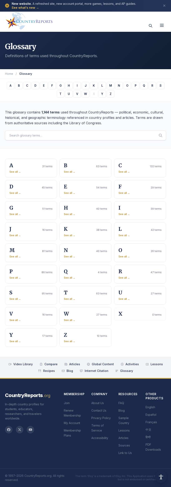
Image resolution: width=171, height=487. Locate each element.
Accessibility (99, 438)
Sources (124, 445)
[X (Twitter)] (19, 429)
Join (67, 403)
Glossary (126, 371)
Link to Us (125, 453)
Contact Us (98, 410)
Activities (132, 364)
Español (151, 414)
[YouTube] (30, 429)
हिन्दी (148, 437)
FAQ (121, 403)
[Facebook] (9, 429)
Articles (74, 364)
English (150, 407)
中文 (148, 429)
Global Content (103, 364)
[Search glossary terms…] (160, 135)
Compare (51, 364)
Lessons (157, 364)
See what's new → (25, 7)
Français (151, 422)
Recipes (49, 371)
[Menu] (162, 25)
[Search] (150, 26)
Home (9, 73)
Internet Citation (96, 371)
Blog (70, 371)
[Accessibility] (161, 477)
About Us (97, 403)
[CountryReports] (29, 20)
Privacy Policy (101, 418)
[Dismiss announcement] (164, 5)
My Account (72, 423)
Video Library (23, 364)
